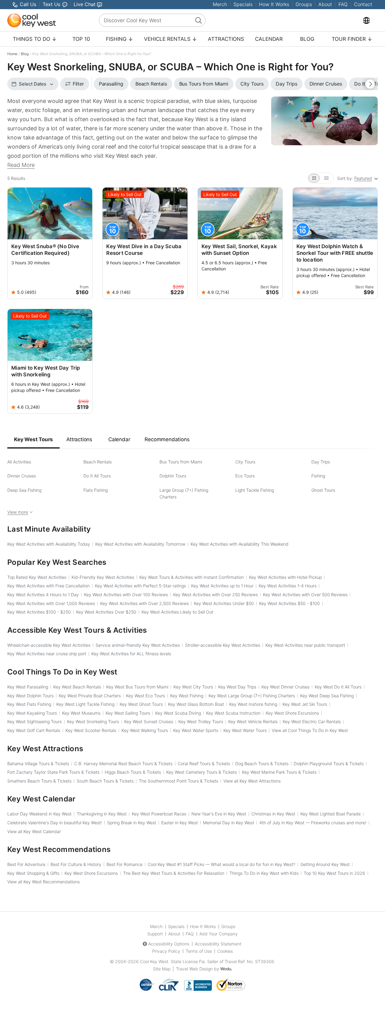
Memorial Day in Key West (228, 822)
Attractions (226, 39)
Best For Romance (124, 864)
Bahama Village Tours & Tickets (38, 763)
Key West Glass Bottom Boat (196, 704)
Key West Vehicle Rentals (253, 721)
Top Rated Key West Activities (36, 577)
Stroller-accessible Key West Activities (222, 645)
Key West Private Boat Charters (90, 695)
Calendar (269, 39)
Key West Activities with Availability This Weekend (240, 544)
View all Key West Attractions (252, 780)
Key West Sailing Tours (128, 713)
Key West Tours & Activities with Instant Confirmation (191, 577)
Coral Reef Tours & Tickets (204, 763)
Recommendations (167, 439)
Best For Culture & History (76, 864)
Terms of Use (199, 951)
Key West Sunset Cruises (148, 721)
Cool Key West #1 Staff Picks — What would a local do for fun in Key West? (221, 864)
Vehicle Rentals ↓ (170, 39)
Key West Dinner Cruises (285, 686)
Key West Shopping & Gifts (33, 873)
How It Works (274, 4)
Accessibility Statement (218, 943)
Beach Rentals (97, 461)
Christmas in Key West (273, 813)
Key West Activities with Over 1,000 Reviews (51, 603)
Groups (304, 4)
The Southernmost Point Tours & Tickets (178, 780)
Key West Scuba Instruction (233, 713)
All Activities (19, 461)
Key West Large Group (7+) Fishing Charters (251, 695)
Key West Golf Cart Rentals (33, 730)
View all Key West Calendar (34, 831)
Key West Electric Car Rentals (312, 721)
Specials (243, 4)
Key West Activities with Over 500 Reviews (305, 594)
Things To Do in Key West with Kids (264, 873)
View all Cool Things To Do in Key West (310, 730)
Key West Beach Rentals (77, 686)
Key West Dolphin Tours (30, 695)
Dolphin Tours (172, 475)
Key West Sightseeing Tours (34, 721)
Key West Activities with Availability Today (48, 544)
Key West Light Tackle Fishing (85, 704)
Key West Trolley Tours (200, 721)
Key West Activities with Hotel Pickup (285, 577)
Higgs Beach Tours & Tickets (133, 772)
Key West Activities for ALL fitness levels (131, 653)
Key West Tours (33, 439)
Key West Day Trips (237, 686)
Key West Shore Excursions (292, 713)
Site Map (161, 968)
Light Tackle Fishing (254, 490)
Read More (21, 165)
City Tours (245, 461)
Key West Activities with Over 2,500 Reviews (144, 603)
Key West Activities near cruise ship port (46, 653)
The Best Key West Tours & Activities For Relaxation (173, 873)
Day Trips (320, 461)
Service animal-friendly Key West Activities (138, 645)
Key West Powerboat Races (159, 813)
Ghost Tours (323, 490)
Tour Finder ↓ (352, 39)
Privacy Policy (166, 951)
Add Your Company (218, 933)
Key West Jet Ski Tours (304, 704)
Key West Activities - (289, 603)
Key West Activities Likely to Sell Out (177, 611)
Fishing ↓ (119, 39)
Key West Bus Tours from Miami (137, 686)
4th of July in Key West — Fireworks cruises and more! (312, 822)
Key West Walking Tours (144, 730)
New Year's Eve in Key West (218, 813)
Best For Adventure (26, 864)
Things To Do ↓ (35, 39)
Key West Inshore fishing (253, 704)
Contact (363, 4)
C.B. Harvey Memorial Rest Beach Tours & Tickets (123, 763)
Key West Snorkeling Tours (93, 721)
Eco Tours (245, 475)
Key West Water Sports (195, 730)
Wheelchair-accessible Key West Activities (48, 645)
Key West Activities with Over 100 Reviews (126, 594)
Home (12, 53)
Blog (307, 39)
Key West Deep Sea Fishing (327, 695)
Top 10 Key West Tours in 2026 (334, 873)
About (325, 4)
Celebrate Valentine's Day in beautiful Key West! (54, 822)
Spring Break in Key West (131, 822)
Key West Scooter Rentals (90, 730)
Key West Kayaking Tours (32, 713)
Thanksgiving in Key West (102, 813)
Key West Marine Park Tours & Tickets (279, 772)
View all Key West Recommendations (43, 881)
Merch (220, 4)
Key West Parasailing (27, 686)
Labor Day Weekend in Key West (39, 813)
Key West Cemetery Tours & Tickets (201, 772)
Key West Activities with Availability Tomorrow (140, 544)
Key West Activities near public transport (305, 645)
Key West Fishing (186, 695)
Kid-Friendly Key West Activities (103, 577)
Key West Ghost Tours (141, 704)
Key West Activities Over (106, 611)
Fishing (318, 475)
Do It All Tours (97, 475)
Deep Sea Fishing (24, 490)
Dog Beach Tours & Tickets (262, 763)
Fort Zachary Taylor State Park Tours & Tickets (53, 772)
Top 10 (81, 39)
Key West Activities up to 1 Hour (222, 585)
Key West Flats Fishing (29, 704)
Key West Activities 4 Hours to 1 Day (43, 594)
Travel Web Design (194, 968)
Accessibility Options (168, 943)
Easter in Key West (179, 822)
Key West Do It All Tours (338, 686)
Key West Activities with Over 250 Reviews (215, 594)
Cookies (225, 951)
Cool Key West (154, 961)
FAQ (343, 4)
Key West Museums (81, 713)
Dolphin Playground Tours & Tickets (329, 763)
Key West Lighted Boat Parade (330, 813)
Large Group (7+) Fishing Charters (183, 493)
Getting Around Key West (325, 864)
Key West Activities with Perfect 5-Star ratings (140, 585)
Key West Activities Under (224, 603)
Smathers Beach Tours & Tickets (39, 780)
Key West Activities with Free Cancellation (48, 585)
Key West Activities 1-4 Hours (288, 585)
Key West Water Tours (245, 730)
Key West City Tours (193, 686)
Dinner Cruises (21, 475)
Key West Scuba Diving (178, 713)
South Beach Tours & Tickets (105, 780)
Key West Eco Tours (145, 695)
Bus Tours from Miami (180, 461)
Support (155, 933)
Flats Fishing (95, 490)
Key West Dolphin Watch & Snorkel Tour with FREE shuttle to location (334, 253)
